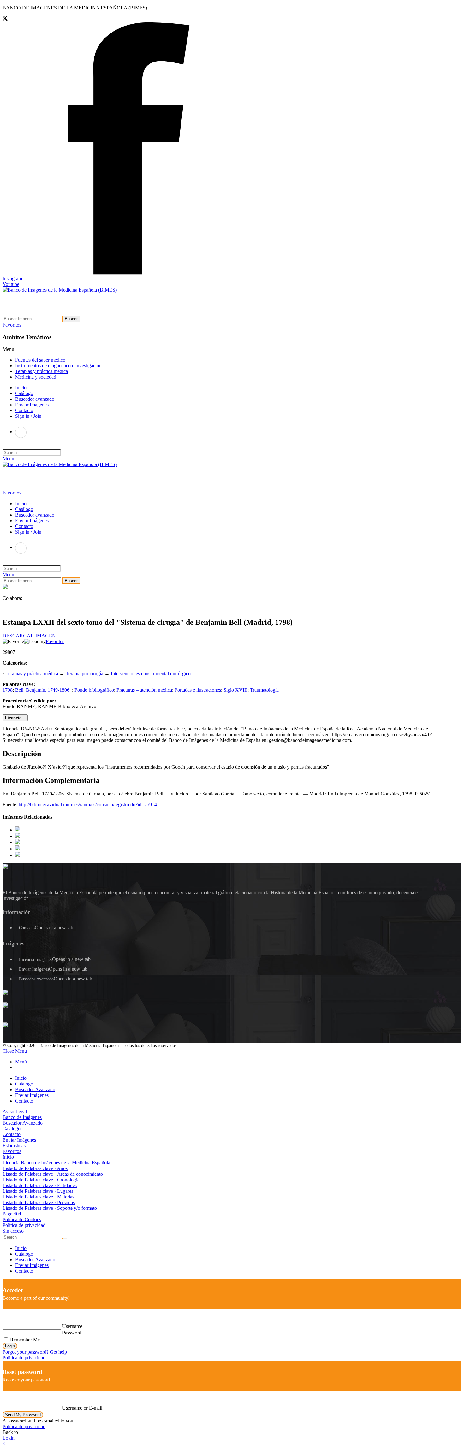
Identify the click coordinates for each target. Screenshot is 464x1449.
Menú (21, 1061)
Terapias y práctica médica (41, 371)
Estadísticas (14, 1145)
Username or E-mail (82, 1408)
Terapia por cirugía (84, 673)
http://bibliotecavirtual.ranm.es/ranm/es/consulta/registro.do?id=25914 (88, 804)
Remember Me (24, 1339)
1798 (8, 690)
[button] (12, 325)
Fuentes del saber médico (40, 360)
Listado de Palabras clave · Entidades (40, 1185)
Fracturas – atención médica (144, 690)
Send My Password (23, 1414)
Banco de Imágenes (22, 1117)
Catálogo (24, 1083)
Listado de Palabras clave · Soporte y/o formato (50, 1208)
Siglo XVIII (235, 690)
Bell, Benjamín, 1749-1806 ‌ (43, 690)
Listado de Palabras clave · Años (35, 1168)
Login (10, 1346)
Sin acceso (13, 1230)
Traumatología (264, 690)
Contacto (27, 928)
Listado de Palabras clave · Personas (39, 1202)
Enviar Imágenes (34, 969)
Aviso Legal (15, 1111)
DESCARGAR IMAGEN (29, 635)
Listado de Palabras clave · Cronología (41, 1179)
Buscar (71, 318)
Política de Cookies (22, 1219)
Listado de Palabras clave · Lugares (38, 1191)
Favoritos (55, 641)
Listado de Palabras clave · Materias (38, 1196)
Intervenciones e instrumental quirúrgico (151, 673)
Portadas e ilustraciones (198, 690)
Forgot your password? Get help (35, 1352)
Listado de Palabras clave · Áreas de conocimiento (53, 1174)
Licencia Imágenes (35, 959)
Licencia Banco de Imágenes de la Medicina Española (56, 1162)
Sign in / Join (28, 416)
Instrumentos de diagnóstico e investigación (58, 365)
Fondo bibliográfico (94, 690)
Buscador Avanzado (36, 979)
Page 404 (12, 1213)
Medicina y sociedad (35, 377)
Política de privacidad (24, 1225)
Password (71, 1332)
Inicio (21, 1078)
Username (72, 1326)
